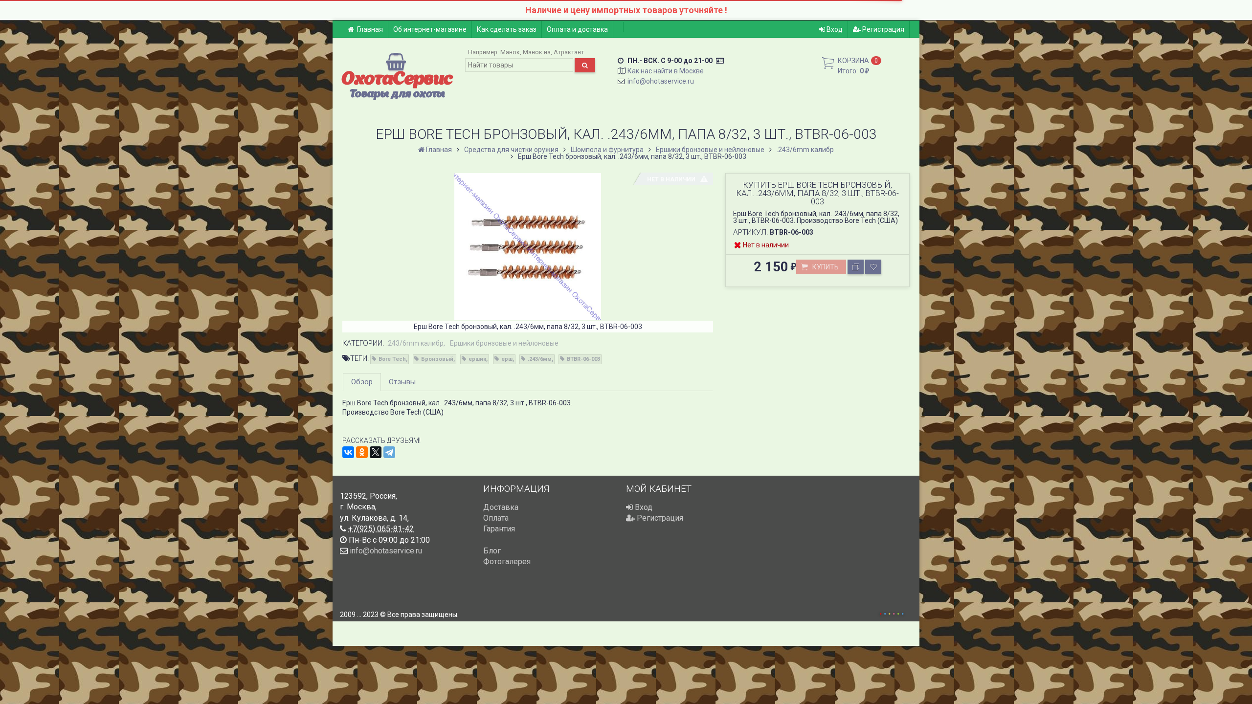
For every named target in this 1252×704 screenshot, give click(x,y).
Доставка (500, 507)
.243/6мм (540, 359)
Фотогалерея (507, 561)
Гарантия (499, 528)
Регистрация (882, 29)
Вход (834, 29)
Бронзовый (437, 359)
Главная (370, 29)
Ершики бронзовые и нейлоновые (504, 343)
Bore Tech (392, 359)
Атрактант (569, 52)
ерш (507, 359)
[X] (375, 452)
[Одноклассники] (362, 452)
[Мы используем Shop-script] (891, 612)
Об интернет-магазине (430, 29)
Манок (510, 52)
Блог (492, 550)
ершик (477, 359)
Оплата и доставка (577, 29)
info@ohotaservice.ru (660, 81)
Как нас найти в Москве (665, 71)
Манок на (537, 52)
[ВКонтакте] (348, 452)
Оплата (496, 518)
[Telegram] (389, 452)
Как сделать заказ (507, 29)
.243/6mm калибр (415, 343)
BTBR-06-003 (583, 359)
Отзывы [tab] (402, 381)
